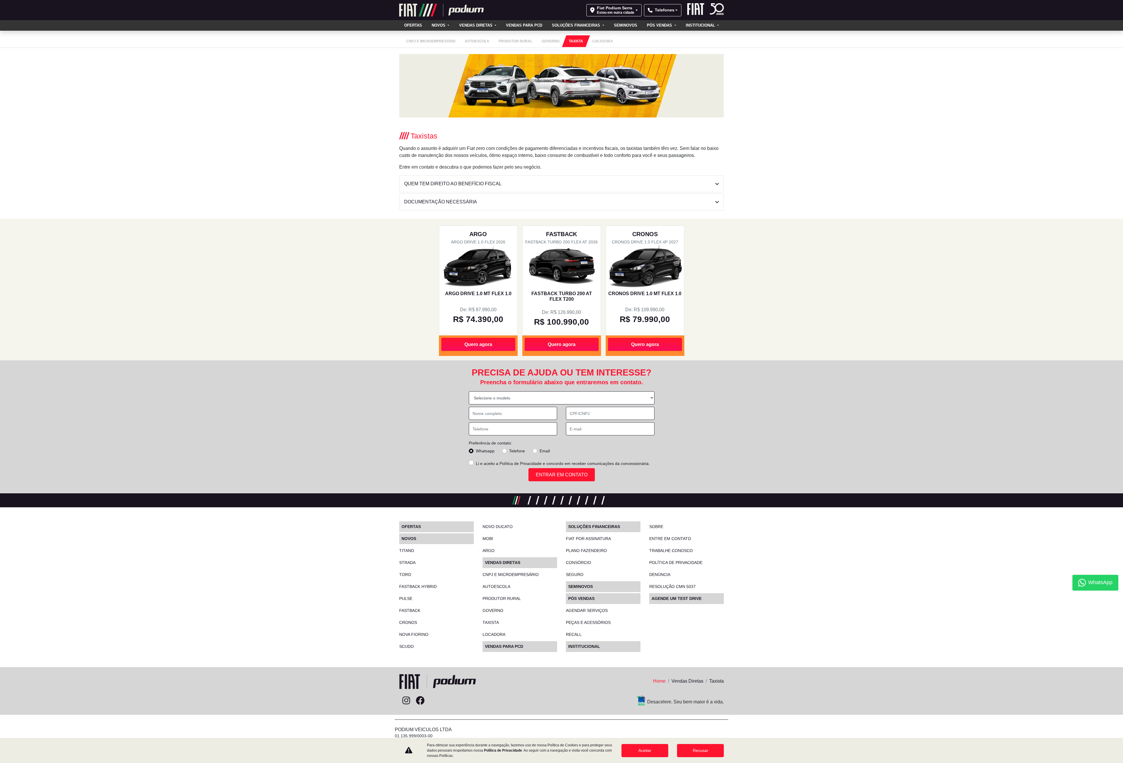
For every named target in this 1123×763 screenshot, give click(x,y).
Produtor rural (502, 598)
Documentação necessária (440, 201)
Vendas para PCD (524, 25)
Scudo (406, 646)
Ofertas (413, 25)
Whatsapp (485, 451)
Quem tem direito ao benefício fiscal (453, 183)
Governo (493, 610)
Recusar (700, 750)
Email (545, 451)
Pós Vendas (660, 25)
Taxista (491, 622)
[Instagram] (406, 701)
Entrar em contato (562, 474)
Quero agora (478, 344)
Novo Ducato (498, 526)
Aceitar (644, 750)
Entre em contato (670, 538)
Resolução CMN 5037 (672, 586)
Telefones (664, 10)
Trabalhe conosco (671, 550)
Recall (574, 634)
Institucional (701, 25)
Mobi (488, 538)
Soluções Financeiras (576, 25)
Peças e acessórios (588, 622)
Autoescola (496, 586)
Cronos (408, 622)
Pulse (405, 598)
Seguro (574, 574)
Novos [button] (439, 25)
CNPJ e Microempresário (511, 574)
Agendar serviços (587, 610)
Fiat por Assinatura (588, 538)
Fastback (409, 610)
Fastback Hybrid (418, 586)
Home (659, 681)
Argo (489, 550)
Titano (406, 550)
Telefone (517, 451)
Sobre (656, 526)
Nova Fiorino (413, 634)
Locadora (494, 634)
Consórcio (578, 562)
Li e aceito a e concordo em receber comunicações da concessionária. (563, 463)
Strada (407, 562)
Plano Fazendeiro (586, 550)
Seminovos (625, 25)
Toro (405, 574)
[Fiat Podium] (441, 10)
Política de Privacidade (521, 463)
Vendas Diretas (476, 25)
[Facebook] (420, 701)
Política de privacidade (675, 562)
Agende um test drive (677, 598)
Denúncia (659, 574)
